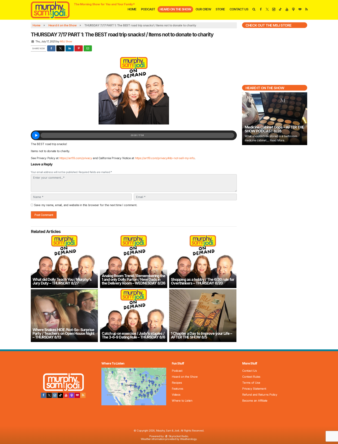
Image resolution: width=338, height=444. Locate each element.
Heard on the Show (175, 9)
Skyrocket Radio (178, 436)
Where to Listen (182, 400)
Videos (176, 394)
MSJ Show (66, 41)
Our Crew (203, 9)
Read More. (277, 140)
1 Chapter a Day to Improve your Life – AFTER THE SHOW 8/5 (201, 335)
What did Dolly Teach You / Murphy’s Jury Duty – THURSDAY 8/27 (62, 281)
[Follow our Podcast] (71, 395)
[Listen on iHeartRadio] (77, 395)
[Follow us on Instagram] (54, 395)
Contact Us (239, 9)
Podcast (148, 9)
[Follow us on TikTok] (60, 395)
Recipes (177, 382)
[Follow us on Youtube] (66, 395)
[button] (254, 9)
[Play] (36, 135)
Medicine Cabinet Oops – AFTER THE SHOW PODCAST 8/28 (274, 129)
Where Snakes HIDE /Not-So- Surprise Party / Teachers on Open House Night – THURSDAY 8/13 (63, 333)
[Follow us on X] (49, 395)
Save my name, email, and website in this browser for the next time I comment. (85, 205)
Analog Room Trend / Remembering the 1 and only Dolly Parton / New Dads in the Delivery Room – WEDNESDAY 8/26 (133, 279)
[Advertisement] (274, 173)
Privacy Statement (254, 388)
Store (220, 9)
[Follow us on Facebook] (43, 395)
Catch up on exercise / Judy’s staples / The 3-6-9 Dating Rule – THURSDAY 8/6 (133, 335)
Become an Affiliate (254, 400)
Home (132, 9)
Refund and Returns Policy (259, 394)
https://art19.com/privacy (75, 158)
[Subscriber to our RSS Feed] (83, 395)
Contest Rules (251, 376)
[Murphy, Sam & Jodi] (53, 9)
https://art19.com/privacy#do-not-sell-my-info (165, 158)
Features (177, 388)
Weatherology (188, 439)
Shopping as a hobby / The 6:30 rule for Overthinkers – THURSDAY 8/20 (202, 281)
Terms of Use (251, 382)
